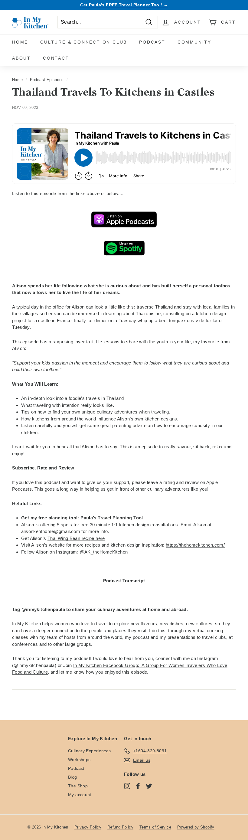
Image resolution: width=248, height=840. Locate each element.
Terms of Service (155, 827)
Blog (72, 777)
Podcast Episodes (47, 79)
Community (194, 42)
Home (20, 42)
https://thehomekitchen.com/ (195, 544)
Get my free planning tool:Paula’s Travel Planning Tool (82, 517)
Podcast (152, 42)
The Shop (78, 785)
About (21, 58)
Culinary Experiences (89, 750)
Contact (56, 58)
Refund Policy (120, 827)
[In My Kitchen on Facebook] (138, 786)
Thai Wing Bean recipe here (76, 538)
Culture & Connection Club (83, 42)
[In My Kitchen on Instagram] (127, 786)
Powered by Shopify (195, 827)
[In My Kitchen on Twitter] (149, 786)
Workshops (79, 759)
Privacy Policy (87, 827)
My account (79, 794)
